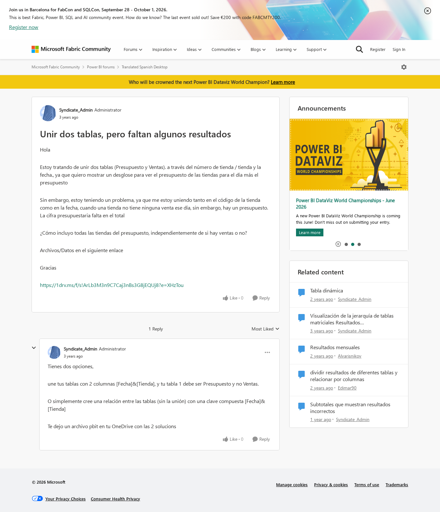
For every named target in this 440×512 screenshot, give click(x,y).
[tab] (346, 244)
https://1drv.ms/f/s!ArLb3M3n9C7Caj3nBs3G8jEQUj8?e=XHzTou (112, 284)
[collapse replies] (34, 348)
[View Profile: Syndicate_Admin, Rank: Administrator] (48, 113)
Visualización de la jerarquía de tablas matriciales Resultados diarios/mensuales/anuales (352, 319)
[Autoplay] (338, 244)
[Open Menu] (403, 67)
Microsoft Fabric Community (56, 66)
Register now (23, 27)
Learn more (283, 82)
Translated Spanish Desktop (144, 66)
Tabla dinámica (326, 290)
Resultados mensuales (335, 347)
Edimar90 (347, 388)
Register (378, 49)
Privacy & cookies (331, 484)
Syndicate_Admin (76, 110)
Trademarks (397, 484)
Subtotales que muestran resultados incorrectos (350, 407)
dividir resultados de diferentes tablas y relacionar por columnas (353, 375)
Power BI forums (101, 66)
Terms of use (366, 484)
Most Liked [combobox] (266, 329)
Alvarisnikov (349, 356)
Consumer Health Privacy (115, 498)
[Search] (359, 49)
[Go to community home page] (71, 49)
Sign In (399, 49)
